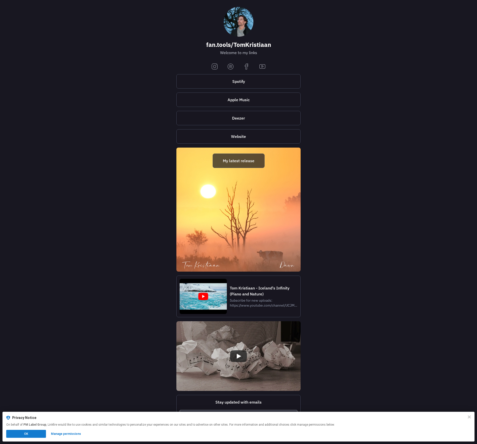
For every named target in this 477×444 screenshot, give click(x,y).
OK (26, 434)
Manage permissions (66, 434)
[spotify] (230, 66)
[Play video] (238, 356)
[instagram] (215, 66)
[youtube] (262, 66)
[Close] (469, 417)
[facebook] (246, 66)
